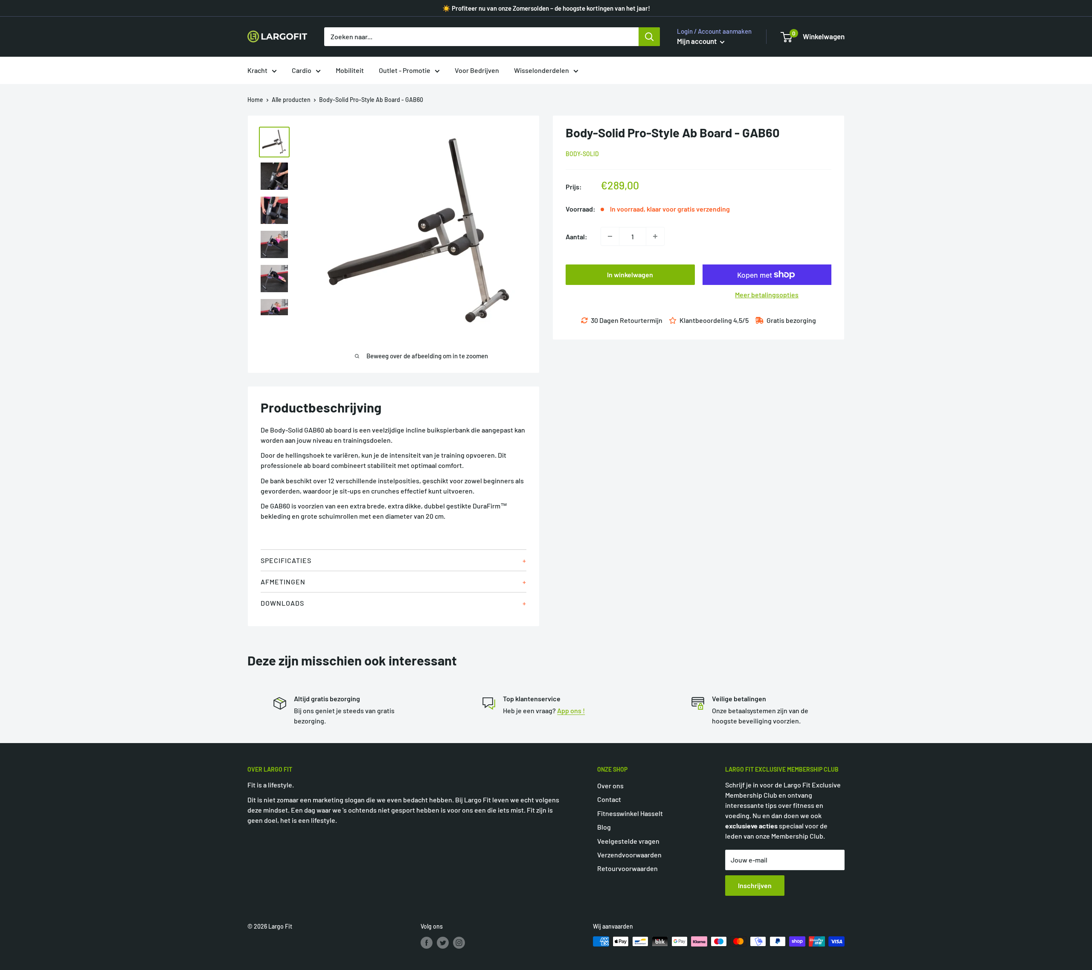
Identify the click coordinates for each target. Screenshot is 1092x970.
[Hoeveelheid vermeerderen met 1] (655, 236)
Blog (604, 827)
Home (255, 99)
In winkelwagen (630, 274)
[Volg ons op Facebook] (427, 942)
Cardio (301, 70)
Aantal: (576, 236)
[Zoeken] (649, 36)
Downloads (282, 603)
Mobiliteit (350, 70)
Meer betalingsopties (767, 294)
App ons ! (571, 710)
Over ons (610, 785)
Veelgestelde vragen (628, 841)
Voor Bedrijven (477, 70)
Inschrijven (755, 885)
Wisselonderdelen (541, 70)
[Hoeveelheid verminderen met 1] (610, 236)
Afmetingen (283, 582)
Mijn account (697, 41)
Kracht (257, 70)
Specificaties (286, 560)
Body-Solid (582, 153)
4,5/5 (741, 320)
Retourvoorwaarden (627, 868)
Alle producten (291, 99)
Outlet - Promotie (404, 70)
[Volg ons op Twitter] (443, 942)
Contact (609, 799)
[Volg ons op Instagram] (459, 942)
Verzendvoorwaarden (629, 855)
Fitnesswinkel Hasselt (630, 813)
